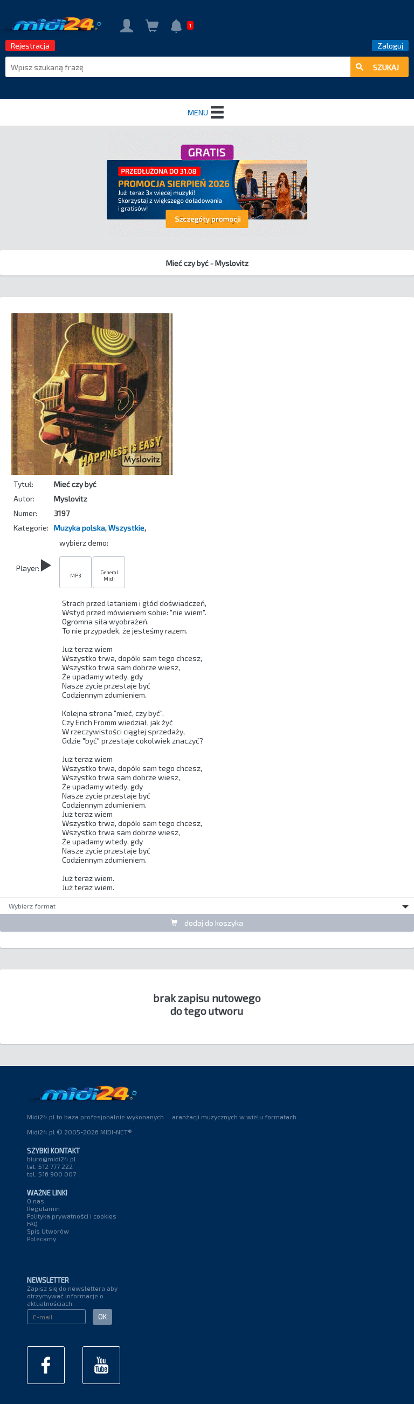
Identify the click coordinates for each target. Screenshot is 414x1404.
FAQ (32, 1223)
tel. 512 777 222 (50, 1166)
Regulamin (43, 1208)
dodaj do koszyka (213, 922)
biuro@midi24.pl (51, 1158)
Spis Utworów (48, 1231)
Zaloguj (390, 45)
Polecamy (41, 1238)
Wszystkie (126, 527)
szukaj (386, 67)
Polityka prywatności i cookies (71, 1216)
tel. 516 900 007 (51, 1174)
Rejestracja (30, 45)
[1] (176, 27)
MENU (198, 112)
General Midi (109, 575)
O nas (35, 1201)
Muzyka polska (79, 527)
